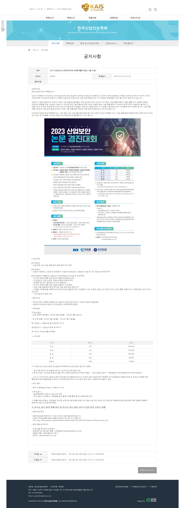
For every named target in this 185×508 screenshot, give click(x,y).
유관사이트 (135, 18)
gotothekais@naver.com (42, 496)
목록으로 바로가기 (147, 470)
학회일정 (70, 43)
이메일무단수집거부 (139, 487)
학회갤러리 (128, 43)
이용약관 (153, 487)
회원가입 (50, 9)
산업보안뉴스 (111, 43)
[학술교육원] (147, 500)
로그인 (40, 9)
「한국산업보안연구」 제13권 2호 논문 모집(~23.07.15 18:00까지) (77, 460)
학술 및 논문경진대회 (89, 43)
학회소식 (71, 18)
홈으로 (32, 9)
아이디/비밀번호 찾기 (64, 9)
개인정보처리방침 (121, 487)
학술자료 (92, 18)
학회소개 (50, 18)
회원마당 (114, 18)
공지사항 (55, 43)
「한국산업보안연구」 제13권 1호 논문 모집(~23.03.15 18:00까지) (77, 454)
